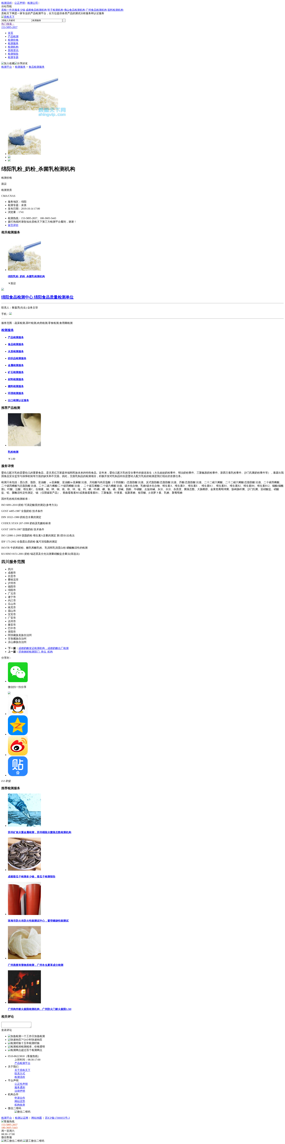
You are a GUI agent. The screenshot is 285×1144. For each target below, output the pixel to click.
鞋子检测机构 (55, 9)
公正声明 (19, 2)
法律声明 (20, 1090)
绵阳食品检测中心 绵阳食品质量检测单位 (37, 297)
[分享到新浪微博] (18, 754)
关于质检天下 (22, 1070)
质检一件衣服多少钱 (13, 9)
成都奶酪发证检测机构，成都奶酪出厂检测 (43, 648)
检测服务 (20, 66)
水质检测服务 (16, 351)
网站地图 (36, 1117)
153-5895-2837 (9, 27)
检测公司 (32, 2)
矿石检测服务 (16, 372)
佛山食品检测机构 (74, 9)
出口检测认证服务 (18, 400)
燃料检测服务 (16, 386)
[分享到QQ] (18, 713)
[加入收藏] (8, 63)
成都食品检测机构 (36, 9)
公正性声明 (21, 1084)
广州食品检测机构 (96, 9)
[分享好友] (21, 63)
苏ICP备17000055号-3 (57, 1117)
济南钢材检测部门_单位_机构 (35, 651)
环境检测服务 (16, 393)
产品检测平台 (22, 1063)
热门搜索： (8, 23)
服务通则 (20, 1087)
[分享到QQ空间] (18, 734)
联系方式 (20, 1073)
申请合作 (20, 1097)
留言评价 (13, 225)
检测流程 (6, 2)
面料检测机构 (115, 9)
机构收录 (20, 1104)
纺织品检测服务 (17, 358)
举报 (8, 781)
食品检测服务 (37, 66)
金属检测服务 (16, 365)
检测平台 (6, 66)
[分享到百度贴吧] (18, 775)
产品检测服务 (16, 337)
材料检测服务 (16, 379)
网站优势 (20, 1101)
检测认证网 (21, 1117)
